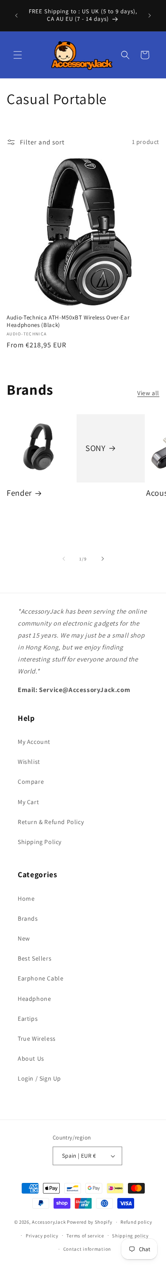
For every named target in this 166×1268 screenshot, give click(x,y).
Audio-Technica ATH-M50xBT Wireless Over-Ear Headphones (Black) (68, 321)
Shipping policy (130, 1236)
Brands (28, 918)
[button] (17, 55)
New (24, 938)
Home (26, 898)
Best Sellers (34, 958)
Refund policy (136, 1222)
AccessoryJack (49, 1222)
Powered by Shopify (89, 1222)
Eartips (28, 1019)
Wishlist (29, 762)
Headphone (34, 999)
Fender (19, 493)
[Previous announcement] (16, 15)
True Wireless (37, 1038)
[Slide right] (102, 558)
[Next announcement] (149, 15)
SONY (95, 448)
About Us (31, 1058)
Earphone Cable (40, 978)
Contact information (87, 1249)
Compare (31, 782)
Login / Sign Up (39, 1078)
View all (148, 393)
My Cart (28, 802)
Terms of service (85, 1236)
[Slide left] (63, 558)
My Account (34, 742)
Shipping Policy (40, 842)
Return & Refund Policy (51, 822)
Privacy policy (42, 1236)
